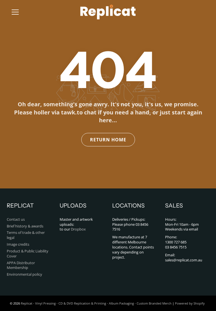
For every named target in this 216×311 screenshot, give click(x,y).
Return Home (108, 140)
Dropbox (78, 229)
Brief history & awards (25, 226)
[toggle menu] (15, 12)
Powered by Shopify (190, 303)
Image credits (18, 244)
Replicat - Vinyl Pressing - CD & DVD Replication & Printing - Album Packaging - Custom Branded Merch (96, 303)
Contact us (16, 219)
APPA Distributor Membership (21, 265)
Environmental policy (24, 274)
